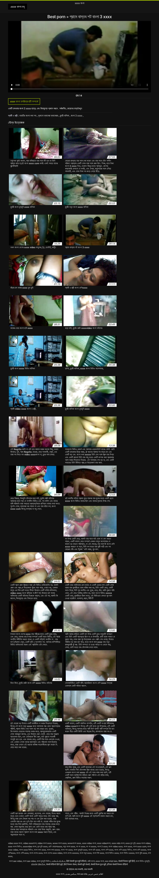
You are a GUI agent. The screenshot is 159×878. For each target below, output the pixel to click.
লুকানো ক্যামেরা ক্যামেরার (48, 115)
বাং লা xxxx (80, 846)
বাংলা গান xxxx (67, 849)
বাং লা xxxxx (91, 846)
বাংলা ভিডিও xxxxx (127, 853)
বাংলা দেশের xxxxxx (71, 853)
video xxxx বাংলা (15, 843)
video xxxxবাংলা (30, 843)
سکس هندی (70, 874)
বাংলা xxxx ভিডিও (26, 849)
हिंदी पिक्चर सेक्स (70, 864)
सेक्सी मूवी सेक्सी (83, 864)
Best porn (56, 16)
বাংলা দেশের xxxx (36, 853)
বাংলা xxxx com (139, 846)
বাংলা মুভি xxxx (141, 853)
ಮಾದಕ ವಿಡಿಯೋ (38, 864)
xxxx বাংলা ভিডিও (15, 846)
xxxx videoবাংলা (104, 843)
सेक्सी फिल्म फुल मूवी (98, 864)
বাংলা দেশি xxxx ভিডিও (123, 849)
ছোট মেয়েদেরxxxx (55, 846)
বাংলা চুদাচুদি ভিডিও (44, 861)
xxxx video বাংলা (89, 843)
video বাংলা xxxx (45, 843)
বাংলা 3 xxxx (77, 115)
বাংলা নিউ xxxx (98, 853)
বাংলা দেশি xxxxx (139, 849)
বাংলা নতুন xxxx (86, 853)
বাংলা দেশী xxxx (22, 853)
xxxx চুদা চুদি (130, 843)
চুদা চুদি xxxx (42, 846)
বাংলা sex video (15, 861)
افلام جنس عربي (95, 874)
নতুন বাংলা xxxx (69, 846)
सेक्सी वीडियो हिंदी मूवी (54, 864)
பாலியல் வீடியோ (58, 861)
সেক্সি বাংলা (91, 861)
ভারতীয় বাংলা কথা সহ (28, 115)
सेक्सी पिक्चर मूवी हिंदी (126, 861)
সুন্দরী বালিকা (65, 115)
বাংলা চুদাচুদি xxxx (81, 849)
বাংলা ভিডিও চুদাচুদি (143, 861)
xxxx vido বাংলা (118, 843)
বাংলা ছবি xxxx (94, 849)
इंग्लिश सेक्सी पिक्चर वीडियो (117, 864)
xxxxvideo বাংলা (29, 846)
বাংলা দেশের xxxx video (53, 853)
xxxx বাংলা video (143, 843)
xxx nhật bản (111, 861)
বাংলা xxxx (128, 846)
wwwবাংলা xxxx (74, 843)
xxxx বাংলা (100, 861)
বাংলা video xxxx (116, 846)
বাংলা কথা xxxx (40, 849)
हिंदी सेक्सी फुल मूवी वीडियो (76, 861)
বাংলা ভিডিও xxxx (112, 853)
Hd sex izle (82, 874)
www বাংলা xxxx (60, 843)
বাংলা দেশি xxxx (107, 849)
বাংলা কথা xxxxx (53, 849)
